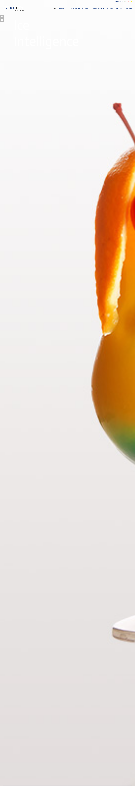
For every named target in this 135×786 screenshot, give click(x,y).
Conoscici (110, 9)
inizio (54, 9)
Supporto (85, 9)
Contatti (129, 9)
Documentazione (74, 9)
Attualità (119, 9)
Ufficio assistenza (99, 9)
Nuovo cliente (119, 1)
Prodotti (61, 9)
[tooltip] (2, 16)
